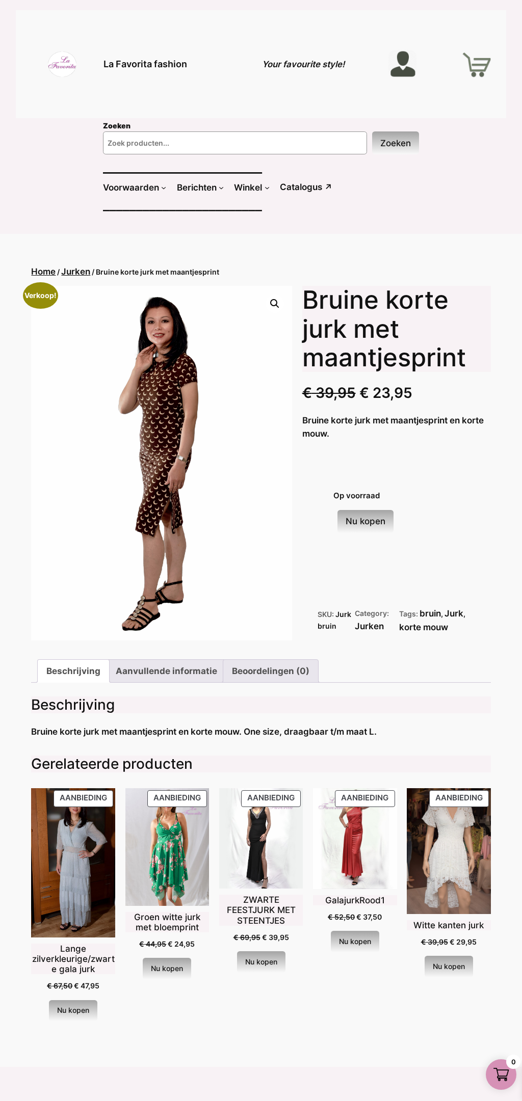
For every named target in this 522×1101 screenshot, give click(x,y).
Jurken (75, 271)
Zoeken (395, 143)
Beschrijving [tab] (73, 671)
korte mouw (423, 627)
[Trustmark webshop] (16, 1094)
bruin (430, 613)
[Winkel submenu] (267, 187)
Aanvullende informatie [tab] (166, 671)
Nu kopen (365, 521)
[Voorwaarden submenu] (163, 187)
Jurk (454, 613)
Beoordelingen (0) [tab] (270, 671)
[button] (275, 303)
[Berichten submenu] (221, 187)
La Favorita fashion (145, 64)
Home (43, 271)
